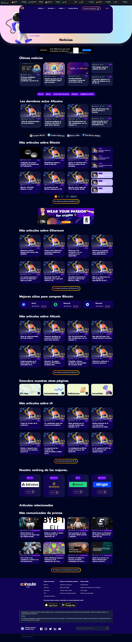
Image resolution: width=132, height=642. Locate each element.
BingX (34, 303)
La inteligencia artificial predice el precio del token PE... (77, 450)
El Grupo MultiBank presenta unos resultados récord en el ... (29, 80)
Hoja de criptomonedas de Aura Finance (30, 122)
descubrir (28, 491)
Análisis (61, 8)
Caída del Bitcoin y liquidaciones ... (103, 183)
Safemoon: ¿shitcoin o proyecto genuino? (100, 362)
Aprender (51, 8)
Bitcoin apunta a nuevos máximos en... (104, 191)
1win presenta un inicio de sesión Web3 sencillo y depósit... (77, 535)
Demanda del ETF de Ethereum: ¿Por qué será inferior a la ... (53, 279)
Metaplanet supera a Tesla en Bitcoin (52, 163)
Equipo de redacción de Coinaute (90, 587)
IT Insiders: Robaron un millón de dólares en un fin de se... (101, 81)
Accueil (31, 36)
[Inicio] (22, 8)
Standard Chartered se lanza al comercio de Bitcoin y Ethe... (76, 279)
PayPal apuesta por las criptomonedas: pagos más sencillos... (53, 80)
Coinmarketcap (51, 393)
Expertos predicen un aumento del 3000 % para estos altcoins (53, 123)
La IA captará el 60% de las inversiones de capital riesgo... (101, 450)
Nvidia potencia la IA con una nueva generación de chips (100, 425)
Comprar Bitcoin (73, 8)
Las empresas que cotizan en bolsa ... (105, 166)
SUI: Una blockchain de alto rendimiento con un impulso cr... (78, 123)
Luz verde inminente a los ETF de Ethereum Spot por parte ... (29, 279)
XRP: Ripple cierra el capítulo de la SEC (100, 68)
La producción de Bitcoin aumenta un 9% (53, 188)
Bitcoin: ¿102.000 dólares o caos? (27, 188)
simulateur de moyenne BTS (28, 638)
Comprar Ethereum (49, 596)
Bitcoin (46, 584)
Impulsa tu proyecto (66, 584)
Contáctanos (84, 584)
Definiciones (74, 393)
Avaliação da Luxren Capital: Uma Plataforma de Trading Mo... (30, 164)
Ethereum (47, 590)
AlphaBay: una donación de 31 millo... (104, 176)
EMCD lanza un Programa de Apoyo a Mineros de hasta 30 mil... (101, 535)
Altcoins (46, 587)
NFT (45, 593)
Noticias (40, 8)
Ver (42, 306)
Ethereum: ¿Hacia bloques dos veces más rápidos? (29, 252)
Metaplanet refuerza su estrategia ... (104, 151)
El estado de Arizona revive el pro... (103, 158)
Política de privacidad (86, 593)
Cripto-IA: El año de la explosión (29, 424)
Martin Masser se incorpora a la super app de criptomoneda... (30, 535)
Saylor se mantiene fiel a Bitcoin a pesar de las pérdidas (77, 164)
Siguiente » (73, 196)
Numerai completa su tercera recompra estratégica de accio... (76, 559)
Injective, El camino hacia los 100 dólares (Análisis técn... (52, 363)
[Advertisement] (66, 22)
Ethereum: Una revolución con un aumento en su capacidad (75, 253)
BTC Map (24, 393)
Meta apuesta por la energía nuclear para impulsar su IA (76, 425)
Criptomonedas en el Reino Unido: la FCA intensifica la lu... (100, 123)
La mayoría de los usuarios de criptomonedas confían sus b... (53, 450)
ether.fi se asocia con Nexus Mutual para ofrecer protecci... (100, 559)
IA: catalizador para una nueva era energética (53, 424)
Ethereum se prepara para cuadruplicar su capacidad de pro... (100, 252)
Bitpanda (67, 303)
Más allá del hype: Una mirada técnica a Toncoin (100, 110)
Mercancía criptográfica (90, 8)
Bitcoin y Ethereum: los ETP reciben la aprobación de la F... (101, 279)
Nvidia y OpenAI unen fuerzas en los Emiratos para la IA (29, 450)
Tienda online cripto (66, 590)
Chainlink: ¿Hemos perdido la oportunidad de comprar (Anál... (77, 363)
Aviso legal (83, 590)
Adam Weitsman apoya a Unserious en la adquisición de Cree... (53, 559)
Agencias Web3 (64, 587)
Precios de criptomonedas (68, 593)
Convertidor (97, 393)
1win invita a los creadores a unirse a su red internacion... (29, 559)
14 (67, 196)
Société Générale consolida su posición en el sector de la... (77, 80)
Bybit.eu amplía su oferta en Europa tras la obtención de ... (53, 535)
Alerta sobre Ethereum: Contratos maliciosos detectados (53, 252)
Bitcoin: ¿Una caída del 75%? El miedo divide (77, 188)
